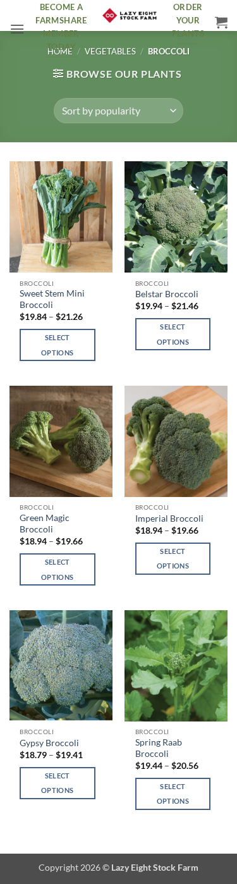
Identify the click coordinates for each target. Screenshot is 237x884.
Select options (57, 345)
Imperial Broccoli (169, 518)
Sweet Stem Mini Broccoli (52, 299)
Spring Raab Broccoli (158, 748)
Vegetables (110, 51)
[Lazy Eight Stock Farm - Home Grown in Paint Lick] (130, 15)
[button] (17, 28)
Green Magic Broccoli (45, 523)
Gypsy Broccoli (49, 743)
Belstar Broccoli (166, 294)
